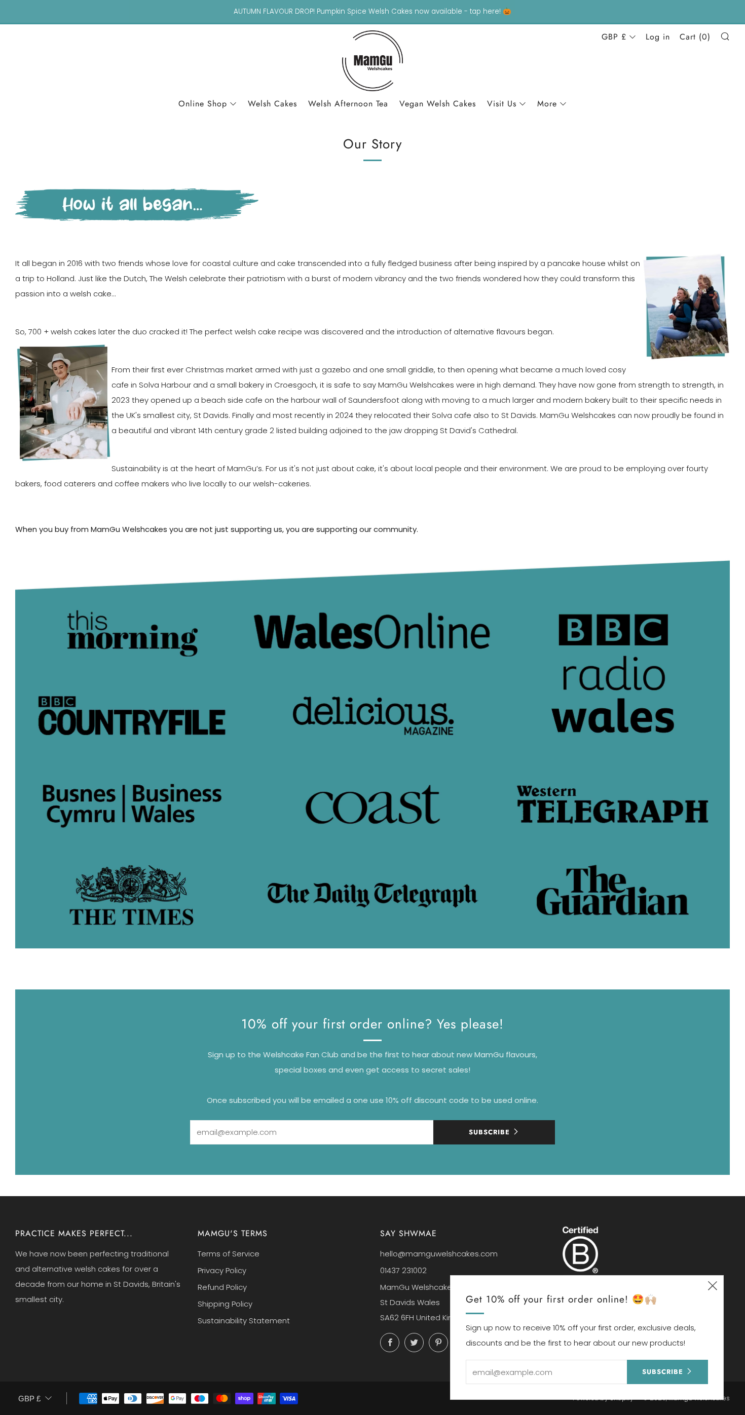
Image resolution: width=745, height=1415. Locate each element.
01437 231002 (403, 1270)
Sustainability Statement (244, 1320)
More (547, 103)
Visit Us (501, 103)
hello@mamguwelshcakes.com (439, 1253)
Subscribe (489, 1132)
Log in (658, 37)
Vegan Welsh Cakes (437, 103)
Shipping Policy (225, 1303)
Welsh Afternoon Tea (348, 103)
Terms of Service (228, 1253)
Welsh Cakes (272, 103)
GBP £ (614, 37)
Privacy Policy (222, 1270)
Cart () (695, 37)
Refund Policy (222, 1287)
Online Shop (202, 103)
